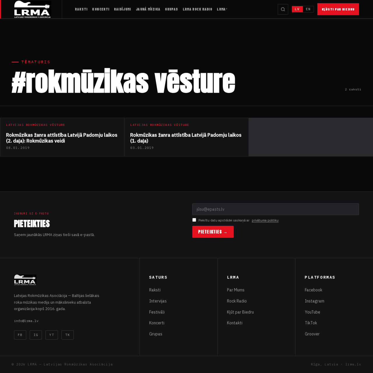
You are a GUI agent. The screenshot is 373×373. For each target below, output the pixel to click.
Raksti (81, 9)
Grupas (171, 9)
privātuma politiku (265, 220)
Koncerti (100, 9)
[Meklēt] (283, 9)
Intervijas (158, 301)
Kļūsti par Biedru (338, 9)
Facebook (313, 290)
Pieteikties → (213, 232)
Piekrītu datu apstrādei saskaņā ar (238, 220)
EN (308, 9)
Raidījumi (122, 9)
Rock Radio (237, 301)
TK (67, 335)
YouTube (312, 312)
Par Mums (235, 290)
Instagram (314, 301)
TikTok (311, 323)
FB (20, 335)
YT (51, 335)
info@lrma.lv (26, 321)
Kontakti (234, 323)
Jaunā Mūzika (148, 9)
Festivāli (157, 312)
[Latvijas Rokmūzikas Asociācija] (38, 9)
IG (36, 335)
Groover (312, 334)
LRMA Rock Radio (197, 9)
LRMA (221, 9)
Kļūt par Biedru (240, 312)
